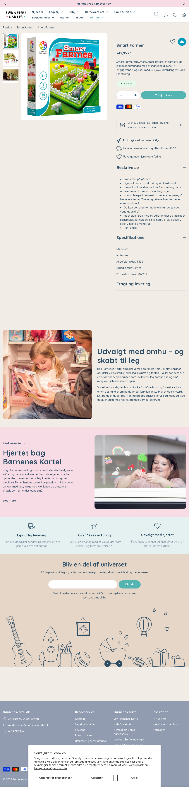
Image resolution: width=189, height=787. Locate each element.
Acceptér (97, 777)
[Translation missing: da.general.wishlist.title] (175, 15)
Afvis (134, 777)
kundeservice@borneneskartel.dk (28, 725)
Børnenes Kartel (22, 779)
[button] (5, 3)
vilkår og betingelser (109, 593)
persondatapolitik (94, 597)
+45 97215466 (16, 731)
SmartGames (25, 27)
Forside (7, 27)
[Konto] (166, 15)
